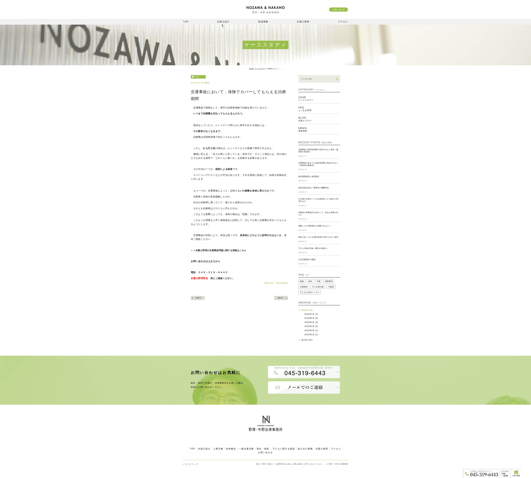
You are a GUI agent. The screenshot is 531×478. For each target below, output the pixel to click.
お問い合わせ (338, 9)
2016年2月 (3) (311, 330)
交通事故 (206, 83)
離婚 (302, 281)
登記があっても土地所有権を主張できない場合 (318, 237)
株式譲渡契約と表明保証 (308, 176)
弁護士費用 (322, 449)
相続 (310, 281)
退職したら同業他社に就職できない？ (314, 226)
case (197, 77)
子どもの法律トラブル (309, 292)
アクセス (336, 449)
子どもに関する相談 (284, 449)
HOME (251, 68)
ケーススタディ (260, 68)
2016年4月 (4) (311, 322)
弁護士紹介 (204, 449)
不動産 (331, 287)
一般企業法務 (246, 449)
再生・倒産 (263, 449)
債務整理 (329, 281)
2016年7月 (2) (311, 314)
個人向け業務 (305, 449)
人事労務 (218, 449)
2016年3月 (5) (311, 326)
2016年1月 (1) (311, 334)
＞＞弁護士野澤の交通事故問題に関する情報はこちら (218, 250)
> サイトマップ (190, 464)
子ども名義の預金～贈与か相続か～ (313, 248)
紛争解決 (231, 449)
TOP (192, 449)
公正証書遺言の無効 (307, 259)
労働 (318, 281)
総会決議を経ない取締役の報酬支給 (313, 188)
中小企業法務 (318, 287)
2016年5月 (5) (311, 318)
